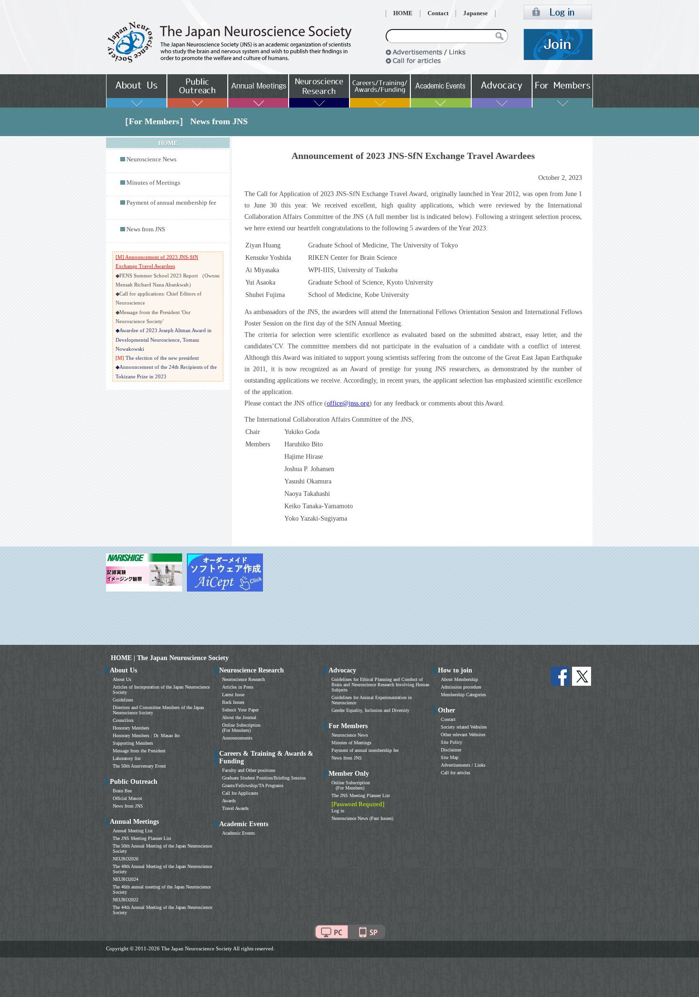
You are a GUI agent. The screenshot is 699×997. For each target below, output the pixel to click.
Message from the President (139, 750)
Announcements (237, 737)
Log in (337, 810)
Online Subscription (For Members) (241, 727)
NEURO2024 (125, 879)
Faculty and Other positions (248, 770)
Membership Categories (463, 694)
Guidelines (123, 699)
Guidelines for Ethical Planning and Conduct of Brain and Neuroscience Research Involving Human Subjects (380, 684)
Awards (229, 800)
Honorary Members (131, 727)
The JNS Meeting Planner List (142, 838)
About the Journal (239, 717)
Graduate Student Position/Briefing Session (264, 777)
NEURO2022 (125, 899)
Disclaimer (451, 749)
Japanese (475, 13)
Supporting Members (133, 743)
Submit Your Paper (240, 709)
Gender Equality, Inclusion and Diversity (370, 710)
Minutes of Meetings (153, 182)
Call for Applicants (240, 793)
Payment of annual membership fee (171, 202)
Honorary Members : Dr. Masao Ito (146, 735)
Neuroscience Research (243, 679)
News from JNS (145, 229)
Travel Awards (235, 808)
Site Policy (451, 742)
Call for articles (455, 772)
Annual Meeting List (133, 830)
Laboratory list (127, 758)
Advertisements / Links (463, 765)
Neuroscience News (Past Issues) (362, 818)
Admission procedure (461, 687)
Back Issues (233, 702)
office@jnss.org (348, 403)
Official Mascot (127, 798)
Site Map (449, 757)
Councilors (123, 720)
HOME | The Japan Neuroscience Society (170, 657)
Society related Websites (464, 727)
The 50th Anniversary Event (139, 766)
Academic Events (238, 833)
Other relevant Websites (463, 734)
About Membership (459, 679)
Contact (437, 13)
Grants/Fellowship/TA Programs (252, 785)
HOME (403, 13)
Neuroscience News (151, 159)
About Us (122, 679)
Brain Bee (122, 790)
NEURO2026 (125, 858)
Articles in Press (237, 687)
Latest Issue (233, 694)
